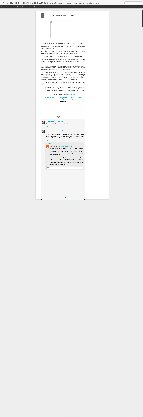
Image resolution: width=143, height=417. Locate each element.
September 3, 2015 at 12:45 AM (54, 121)
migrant (61, 99)
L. (46, 121)
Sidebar (24, 7)
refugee (72, 99)
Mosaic (19, 7)
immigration (55, 99)
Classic (3, 7)
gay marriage (71, 97)
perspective (66, 99)
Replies (49, 143)
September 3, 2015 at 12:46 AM (54, 130)
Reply (47, 126)
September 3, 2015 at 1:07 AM (65, 146)
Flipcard (8, 7)
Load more (63, 197)
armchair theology (51, 97)
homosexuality (79, 97)
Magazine (13, 7)
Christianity (59, 97)
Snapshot (29, 7)
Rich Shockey (71, 94)
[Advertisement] (94, 39)
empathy (65, 97)
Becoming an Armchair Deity (63, 15)
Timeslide (36, 7)
